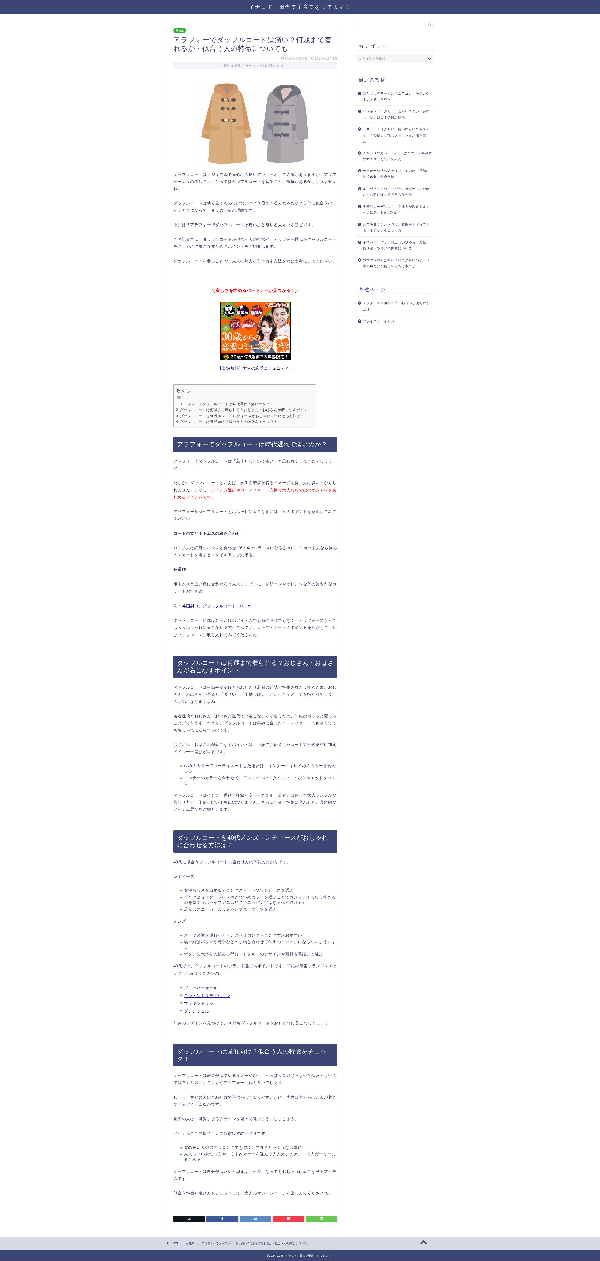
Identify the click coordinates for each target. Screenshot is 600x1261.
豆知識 (180, 30)
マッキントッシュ (201, 1003)
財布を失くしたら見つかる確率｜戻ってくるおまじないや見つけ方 (396, 227)
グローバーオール (201, 988)
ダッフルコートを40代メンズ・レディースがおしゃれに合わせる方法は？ (242, 416)
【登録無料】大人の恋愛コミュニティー (255, 368)
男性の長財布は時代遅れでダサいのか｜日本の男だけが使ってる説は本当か (396, 263)
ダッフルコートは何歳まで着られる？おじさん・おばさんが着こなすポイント (245, 410)
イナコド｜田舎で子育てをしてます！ (300, 7)
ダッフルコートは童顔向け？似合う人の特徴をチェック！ (229, 422)
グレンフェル (196, 1011)
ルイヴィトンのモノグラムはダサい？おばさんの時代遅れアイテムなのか (396, 192)
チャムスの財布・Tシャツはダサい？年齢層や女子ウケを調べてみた (397, 156)
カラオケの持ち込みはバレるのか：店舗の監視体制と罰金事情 (396, 174)
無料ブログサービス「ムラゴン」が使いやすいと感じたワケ (396, 96)
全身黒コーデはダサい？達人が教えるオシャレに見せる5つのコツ (396, 210)
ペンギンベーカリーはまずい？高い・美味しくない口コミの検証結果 (396, 114)
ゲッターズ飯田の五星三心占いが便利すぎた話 (396, 306)
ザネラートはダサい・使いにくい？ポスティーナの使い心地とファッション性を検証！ (396, 135)
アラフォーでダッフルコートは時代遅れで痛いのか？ (225, 404)
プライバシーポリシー (380, 321)
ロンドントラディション (207, 996)
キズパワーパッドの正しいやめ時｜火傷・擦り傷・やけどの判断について (396, 245)
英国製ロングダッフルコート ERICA (216, 606)
